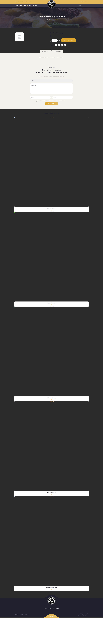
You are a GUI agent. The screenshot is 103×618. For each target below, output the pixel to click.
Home (46, 19)
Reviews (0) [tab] (57, 51)
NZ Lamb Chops (51, 492)
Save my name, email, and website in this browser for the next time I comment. (51, 100)
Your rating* (51, 77)
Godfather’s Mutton (51, 587)
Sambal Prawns (51, 303)
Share (51, 45)
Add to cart (70, 40)
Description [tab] (45, 51)
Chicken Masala (51, 397)
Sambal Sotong (51, 208)
